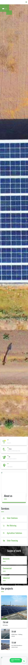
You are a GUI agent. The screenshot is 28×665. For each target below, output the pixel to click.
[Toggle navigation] (26, 2)
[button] (26, 220)
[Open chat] (24, 661)
